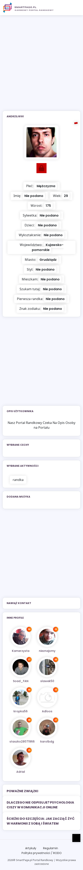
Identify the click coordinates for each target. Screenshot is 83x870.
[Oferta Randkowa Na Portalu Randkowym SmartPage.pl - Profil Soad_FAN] (20, 667)
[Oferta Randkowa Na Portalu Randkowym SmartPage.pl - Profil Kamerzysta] (20, 637)
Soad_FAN (20, 681)
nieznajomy (47, 651)
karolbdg (47, 742)
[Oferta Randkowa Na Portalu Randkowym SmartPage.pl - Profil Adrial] (20, 758)
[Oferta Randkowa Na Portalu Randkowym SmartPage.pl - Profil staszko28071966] (20, 727)
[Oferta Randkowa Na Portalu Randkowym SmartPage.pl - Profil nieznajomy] (47, 637)
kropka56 (20, 711)
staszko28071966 (22, 742)
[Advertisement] (41, 65)
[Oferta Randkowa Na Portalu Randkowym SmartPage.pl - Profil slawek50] (47, 667)
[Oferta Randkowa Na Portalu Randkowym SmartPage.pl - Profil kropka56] (20, 697)
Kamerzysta (20, 651)
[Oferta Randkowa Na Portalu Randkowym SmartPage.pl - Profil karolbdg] (47, 727)
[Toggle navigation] (75, 7)
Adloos (47, 711)
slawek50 (47, 681)
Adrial (20, 772)
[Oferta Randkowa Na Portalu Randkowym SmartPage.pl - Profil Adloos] (47, 697)
